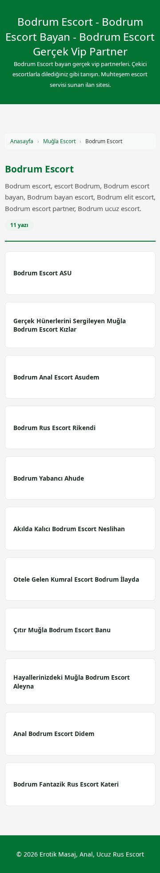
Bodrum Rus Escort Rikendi (54, 427)
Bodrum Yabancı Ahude (48, 478)
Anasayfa (21, 141)
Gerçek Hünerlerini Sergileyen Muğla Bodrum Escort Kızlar (69, 325)
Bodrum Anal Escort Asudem (56, 377)
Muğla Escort (59, 141)
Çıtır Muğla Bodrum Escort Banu (62, 630)
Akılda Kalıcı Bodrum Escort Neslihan (69, 529)
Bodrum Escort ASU (42, 273)
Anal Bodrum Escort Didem (53, 733)
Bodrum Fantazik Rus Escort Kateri (66, 784)
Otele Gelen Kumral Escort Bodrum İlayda (76, 579)
